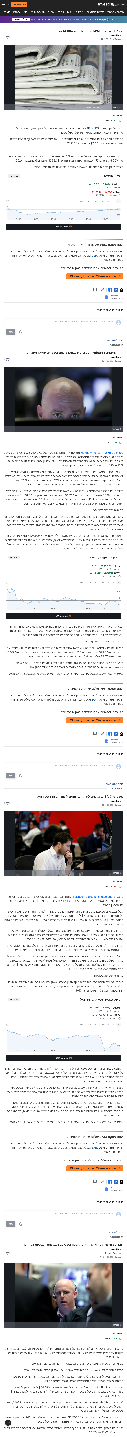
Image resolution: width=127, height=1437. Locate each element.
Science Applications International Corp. (97, 896)
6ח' (102, 201)
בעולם (16, 12)
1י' (118, 201)
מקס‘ (81, 201)
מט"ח (51, 12)
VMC (94, 128)
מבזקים (79, 12)
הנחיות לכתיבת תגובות (114, 340)
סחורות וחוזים (37, 12)
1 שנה (96, 201)
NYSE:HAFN (81, 1348)
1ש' (113, 201)
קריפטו (60, 12)
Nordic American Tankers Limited (102, 452)
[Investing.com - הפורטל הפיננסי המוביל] (108, 4)
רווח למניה (17, 128)
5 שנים (88, 201)
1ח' (108, 201)
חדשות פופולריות (95, 12)
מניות (70, 12)
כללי (25, 12)
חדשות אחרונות (115, 12)
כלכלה (7, 12)
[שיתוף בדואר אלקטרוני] (95, 289)
